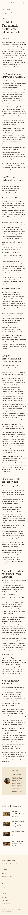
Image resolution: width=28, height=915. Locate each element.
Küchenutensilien (7, 877)
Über (3, 887)
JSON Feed (5, 894)
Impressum (5, 900)
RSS (3, 890)
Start (3, 9)
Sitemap (4, 897)
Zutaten (4, 880)
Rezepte (8, 9)
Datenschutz (6, 904)
